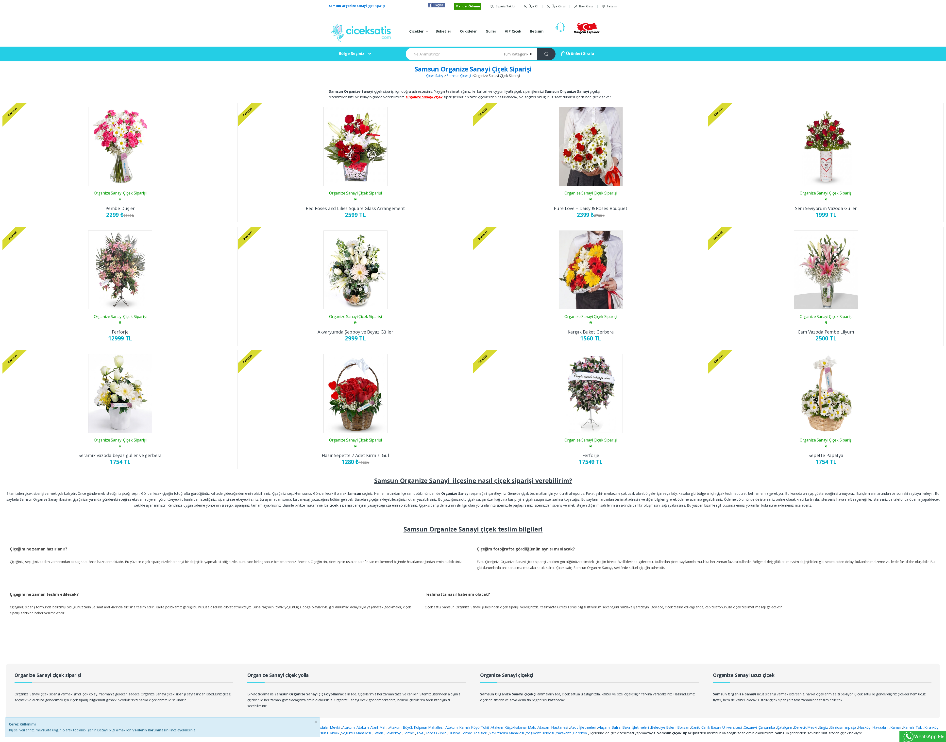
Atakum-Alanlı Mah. (372, 727)
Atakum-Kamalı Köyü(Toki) (467, 727)
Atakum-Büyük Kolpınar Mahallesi (416, 727)
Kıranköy (931, 727)
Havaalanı (880, 727)
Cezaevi (751, 727)
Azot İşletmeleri (583, 727)
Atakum (348, 727)
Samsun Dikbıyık (326, 732)
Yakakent (564, 732)
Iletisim (612, 6)
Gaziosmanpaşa (843, 727)
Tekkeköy (393, 732)
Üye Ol (533, 6)
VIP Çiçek (513, 31)
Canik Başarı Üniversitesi (722, 727)
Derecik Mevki (806, 727)
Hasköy (865, 727)
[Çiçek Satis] (362, 32)
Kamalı (896, 727)
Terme (409, 732)
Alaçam (604, 727)
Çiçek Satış (434, 75)
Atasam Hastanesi (553, 727)
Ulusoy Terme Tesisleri (468, 732)
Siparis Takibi (505, 6)
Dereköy (580, 732)
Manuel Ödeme (468, 6)
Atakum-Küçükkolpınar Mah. (514, 727)
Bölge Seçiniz (351, 53)
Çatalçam (785, 727)
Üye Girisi (559, 6)
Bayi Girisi (586, 6)
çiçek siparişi (357, 6)
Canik (695, 727)
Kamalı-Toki (913, 727)
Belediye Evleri (663, 727)
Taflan (378, 732)
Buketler (443, 31)
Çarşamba (767, 727)
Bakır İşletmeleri (636, 727)
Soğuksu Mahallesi (356, 732)
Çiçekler (416, 31)
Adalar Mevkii (330, 727)
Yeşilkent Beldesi (540, 732)
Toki (420, 732)
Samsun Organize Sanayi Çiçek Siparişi (473, 69)
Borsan (683, 727)
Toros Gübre (436, 732)
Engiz (824, 727)
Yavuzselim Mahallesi (507, 732)
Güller (491, 31)
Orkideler (468, 31)
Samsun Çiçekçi (459, 75)
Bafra (616, 727)
